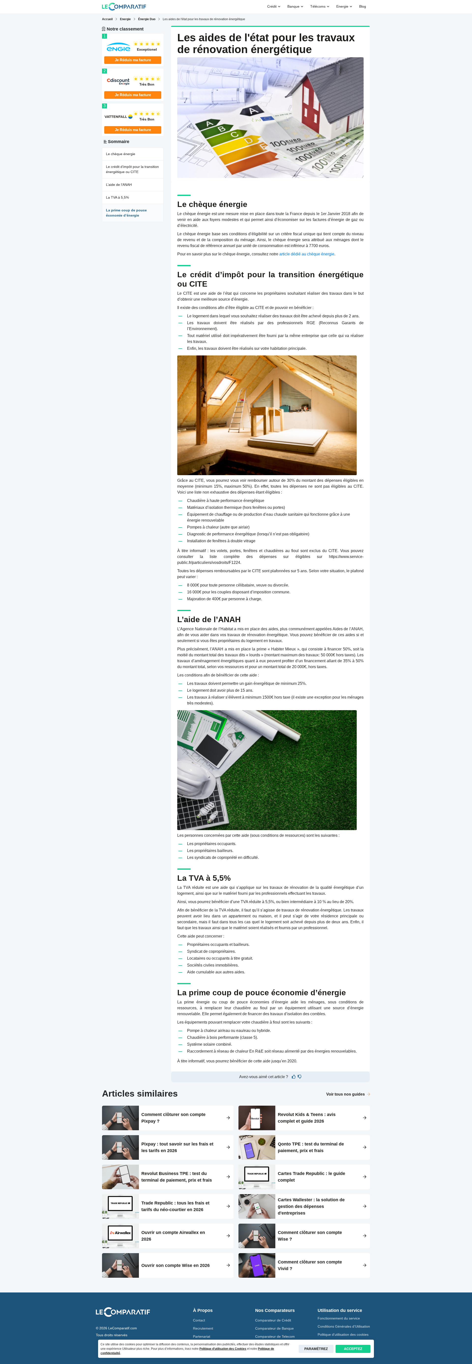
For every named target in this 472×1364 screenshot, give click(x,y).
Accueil (107, 19)
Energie (125, 19)
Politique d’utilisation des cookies (343, 1334)
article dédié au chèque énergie (306, 254)
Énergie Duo (146, 19)
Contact (199, 1320)
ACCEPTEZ (353, 1349)
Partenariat (201, 1336)
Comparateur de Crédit (273, 1320)
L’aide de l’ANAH (119, 185)
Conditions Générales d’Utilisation (344, 1326)
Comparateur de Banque (274, 1328)
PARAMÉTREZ (316, 1349)
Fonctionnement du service (339, 1318)
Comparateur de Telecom (275, 1336)
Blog (362, 6)
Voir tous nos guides (346, 1094)
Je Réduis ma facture (133, 60)
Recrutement (203, 1328)
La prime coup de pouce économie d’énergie (126, 212)
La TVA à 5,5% (117, 197)
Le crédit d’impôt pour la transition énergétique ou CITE (132, 169)
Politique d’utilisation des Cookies (222, 1348)
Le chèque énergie (120, 154)
